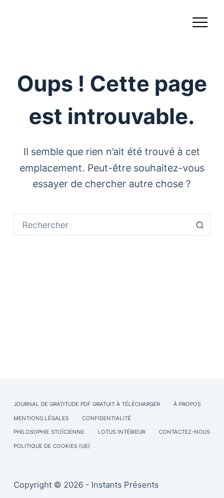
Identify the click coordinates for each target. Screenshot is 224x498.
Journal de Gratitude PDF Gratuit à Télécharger (87, 404)
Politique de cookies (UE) (52, 445)
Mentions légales (41, 418)
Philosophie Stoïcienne (49, 431)
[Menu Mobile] (200, 24)
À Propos (187, 404)
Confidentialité (106, 418)
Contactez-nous (184, 431)
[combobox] (102, 225)
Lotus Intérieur (121, 431)
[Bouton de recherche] (199, 224)
